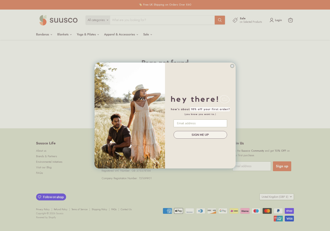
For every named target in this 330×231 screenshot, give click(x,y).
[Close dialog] (232, 66)
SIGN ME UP (200, 135)
